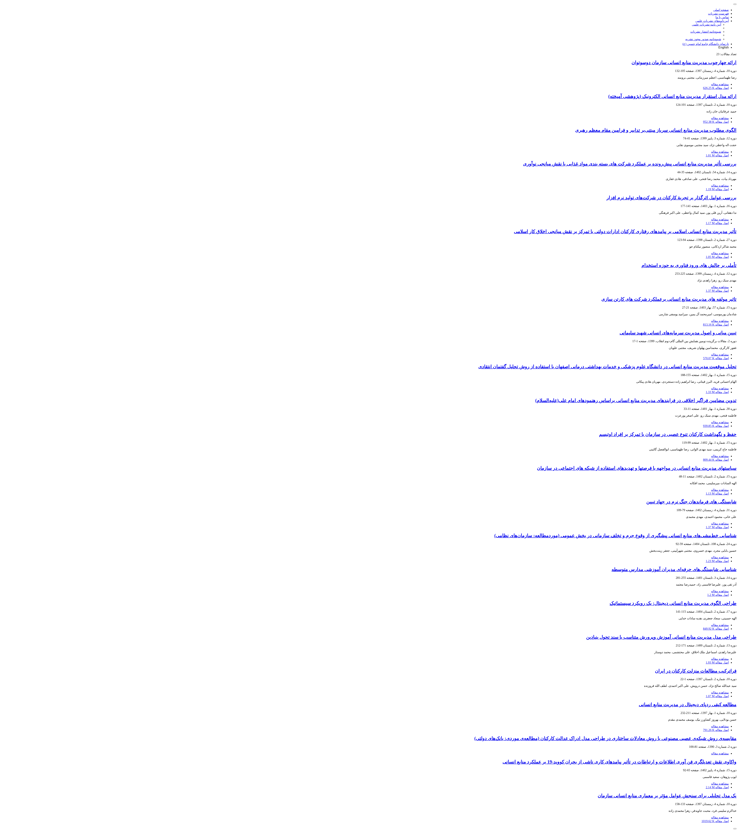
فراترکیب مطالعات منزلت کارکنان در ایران (695, 670)
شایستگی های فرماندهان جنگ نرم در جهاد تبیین (691, 501)
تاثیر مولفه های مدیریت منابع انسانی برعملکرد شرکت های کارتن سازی (668, 299)
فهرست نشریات (718, 13)
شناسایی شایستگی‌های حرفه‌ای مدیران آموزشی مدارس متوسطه (674, 569)
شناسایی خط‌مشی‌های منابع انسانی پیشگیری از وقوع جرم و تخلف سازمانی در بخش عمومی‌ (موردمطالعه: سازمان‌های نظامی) (615, 535)
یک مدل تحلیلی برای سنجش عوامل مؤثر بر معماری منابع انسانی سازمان (667, 795)
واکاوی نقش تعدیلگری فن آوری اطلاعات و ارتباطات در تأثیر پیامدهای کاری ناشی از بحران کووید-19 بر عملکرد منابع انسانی (619, 761)
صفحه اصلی (721, 10)
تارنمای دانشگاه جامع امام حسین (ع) (705, 44)
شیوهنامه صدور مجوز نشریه (703, 39)
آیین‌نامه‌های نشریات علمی (712, 20)
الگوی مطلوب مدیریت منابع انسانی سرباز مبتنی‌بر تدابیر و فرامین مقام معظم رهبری (655, 130)
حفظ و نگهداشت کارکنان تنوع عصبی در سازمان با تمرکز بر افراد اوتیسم (667, 434)
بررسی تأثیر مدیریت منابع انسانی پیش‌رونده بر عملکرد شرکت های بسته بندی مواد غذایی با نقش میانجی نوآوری (629, 163)
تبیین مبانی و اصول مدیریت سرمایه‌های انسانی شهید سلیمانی (678, 332)
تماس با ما (722, 17)
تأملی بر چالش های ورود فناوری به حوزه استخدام (689, 265)
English (723, 47)
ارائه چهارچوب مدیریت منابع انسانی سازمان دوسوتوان (684, 62)
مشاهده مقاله (720, 84)
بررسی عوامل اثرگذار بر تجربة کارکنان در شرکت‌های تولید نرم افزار (671, 197)
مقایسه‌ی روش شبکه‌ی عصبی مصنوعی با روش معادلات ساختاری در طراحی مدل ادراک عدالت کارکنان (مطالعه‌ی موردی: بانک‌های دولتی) (605, 738)
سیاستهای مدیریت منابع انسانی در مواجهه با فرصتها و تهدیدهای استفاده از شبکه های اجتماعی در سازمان (636, 468)
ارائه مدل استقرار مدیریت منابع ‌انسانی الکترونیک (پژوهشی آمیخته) (672, 96)
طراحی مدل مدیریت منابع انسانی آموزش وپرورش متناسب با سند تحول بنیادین (661, 637)
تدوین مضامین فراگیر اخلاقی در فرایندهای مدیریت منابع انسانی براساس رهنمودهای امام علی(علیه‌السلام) (635, 400)
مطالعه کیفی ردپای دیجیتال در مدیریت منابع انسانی (687, 704)
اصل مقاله (716, 88)
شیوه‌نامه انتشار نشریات (705, 31)
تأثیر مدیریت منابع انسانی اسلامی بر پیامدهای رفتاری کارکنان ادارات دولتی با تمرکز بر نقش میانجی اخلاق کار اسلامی (625, 231)
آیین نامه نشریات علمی (706, 24)
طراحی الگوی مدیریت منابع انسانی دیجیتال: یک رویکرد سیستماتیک (673, 603)
